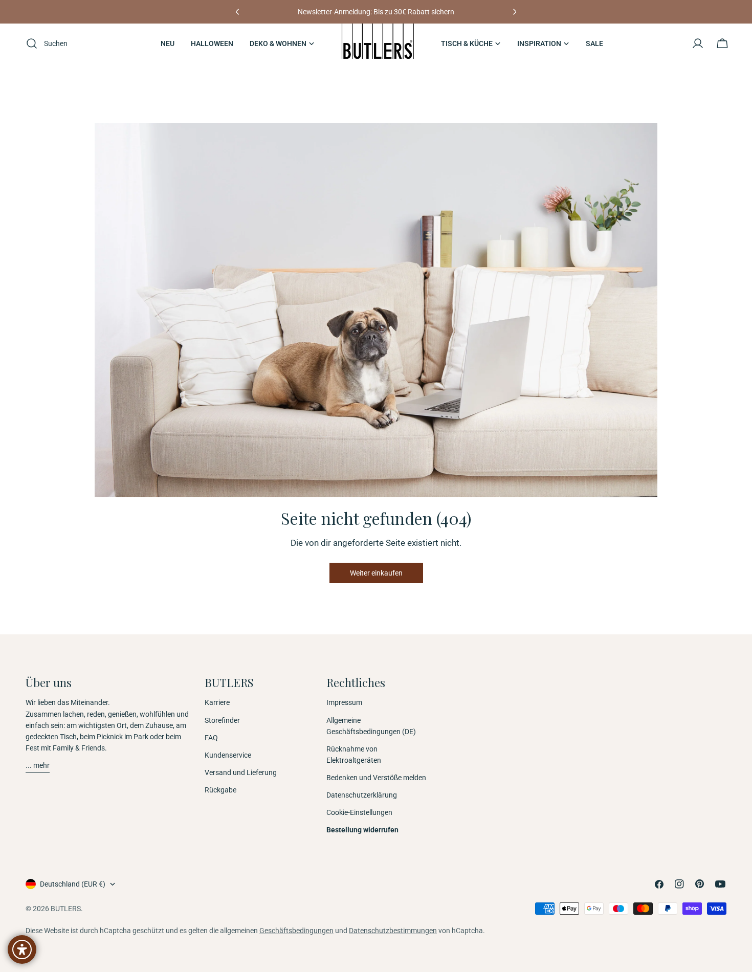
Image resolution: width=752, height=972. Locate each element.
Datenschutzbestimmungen (393, 930)
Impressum (344, 702)
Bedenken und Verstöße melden (376, 778)
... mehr (38, 765)
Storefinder (222, 720)
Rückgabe (220, 790)
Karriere (217, 702)
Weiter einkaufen (376, 573)
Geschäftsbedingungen (296, 930)
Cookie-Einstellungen (359, 812)
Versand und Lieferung (241, 772)
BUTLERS (66, 908)
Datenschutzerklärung (361, 795)
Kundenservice (228, 755)
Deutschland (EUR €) (72, 884)
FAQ (211, 738)
